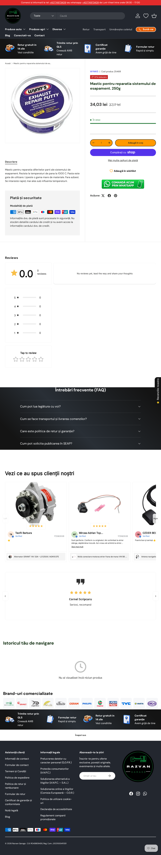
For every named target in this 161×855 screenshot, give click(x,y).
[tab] (11, 161)
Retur (86, 29)
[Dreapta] (155, 596)
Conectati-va (22, 35)
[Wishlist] (146, 15)
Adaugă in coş (135, 142)
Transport (99, 29)
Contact (39, 35)
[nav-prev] (5, 518)
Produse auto (13, 29)
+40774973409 (58, 2)
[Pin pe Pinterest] (115, 195)
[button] (154, 15)
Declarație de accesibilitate (56, 809)
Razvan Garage (19, 843)
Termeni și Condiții (15, 771)
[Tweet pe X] (103, 195)
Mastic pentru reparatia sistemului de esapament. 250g (32, 63)
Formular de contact (17, 765)
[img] (36, 526)
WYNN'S (94, 71)
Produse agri (37, 29)
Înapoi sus (80, 735)
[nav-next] (155, 518)
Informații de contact (17, 758)
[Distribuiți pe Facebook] (109, 195)
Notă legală (11, 810)
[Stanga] (5, 596)
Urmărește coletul (120, 29)
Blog (7, 35)
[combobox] (77, 15)
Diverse (57, 29)
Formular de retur (15, 794)
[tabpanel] (42, 175)
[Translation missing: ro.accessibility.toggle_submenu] (24, 29)
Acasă (8, 63)
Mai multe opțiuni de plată (123, 160)
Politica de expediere (17, 777)
